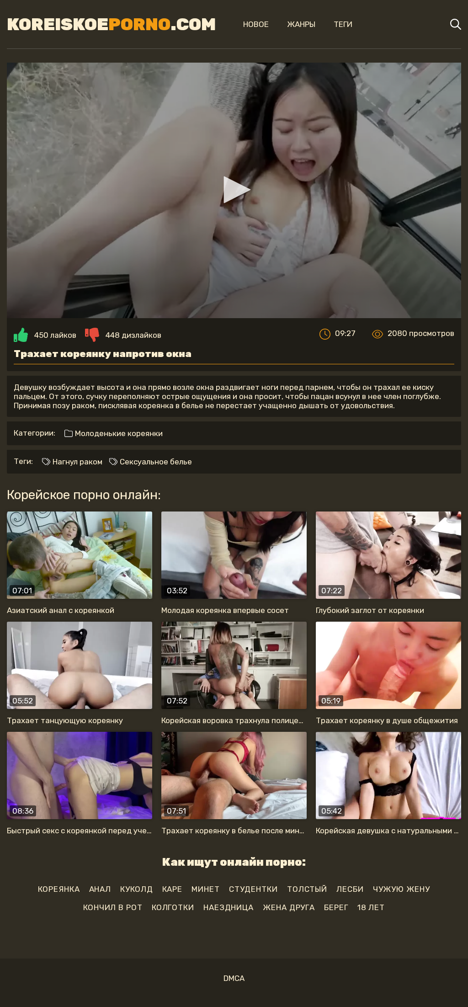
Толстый (307, 889)
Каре (172, 889)
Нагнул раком (76, 461)
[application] (234, 190)
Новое (256, 24)
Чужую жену (401, 889)
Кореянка (59, 889)
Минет (205, 889)
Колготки (173, 907)
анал (100, 889)
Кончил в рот (113, 907)
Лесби (350, 889)
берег (336, 907)
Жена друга (289, 907)
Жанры (301, 24)
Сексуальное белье (155, 461)
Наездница (228, 907)
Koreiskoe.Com (111, 24)
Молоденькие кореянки (118, 433)
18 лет (371, 907)
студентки (253, 889)
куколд (136, 889)
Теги (343, 24)
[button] (234, 190)
